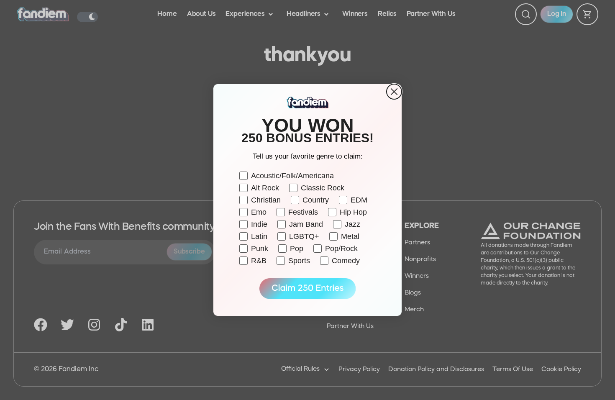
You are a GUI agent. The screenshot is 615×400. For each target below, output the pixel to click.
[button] (307, 288)
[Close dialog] (394, 91)
